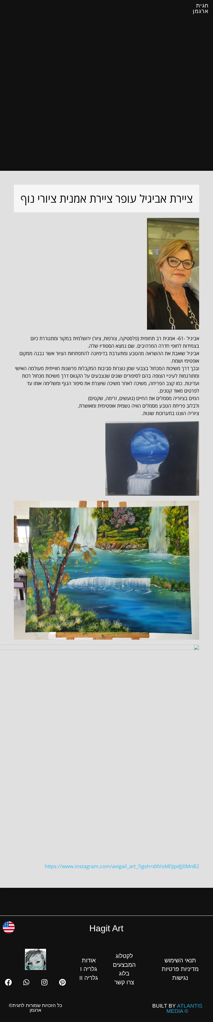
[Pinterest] (62, 982)
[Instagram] (44, 982)
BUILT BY (177, 1008)
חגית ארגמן (201, 8)
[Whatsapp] (26, 982)
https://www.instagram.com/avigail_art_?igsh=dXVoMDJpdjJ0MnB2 (122, 866)
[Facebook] (8, 982)
